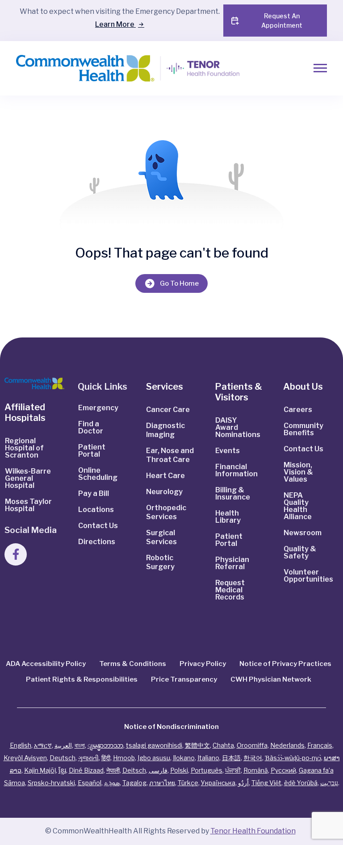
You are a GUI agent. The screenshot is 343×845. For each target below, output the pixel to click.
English (20, 745)
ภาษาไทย (162, 783)
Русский (283, 770)
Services (164, 386)
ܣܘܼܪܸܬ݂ (112, 783)
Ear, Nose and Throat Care (170, 455)
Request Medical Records (230, 590)
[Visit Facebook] (15, 554)
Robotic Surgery (160, 562)
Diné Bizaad (86, 770)
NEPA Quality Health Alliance (298, 506)
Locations (96, 509)
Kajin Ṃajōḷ (40, 770)
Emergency (98, 408)
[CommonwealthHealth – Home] (125, 68)
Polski (179, 770)
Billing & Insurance (232, 493)
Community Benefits (303, 429)
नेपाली (113, 770)
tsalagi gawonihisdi (154, 745)
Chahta (223, 745)
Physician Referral (232, 563)
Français (319, 745)
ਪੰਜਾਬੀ (233, 770)
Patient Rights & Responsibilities (82, 679)
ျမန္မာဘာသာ (105, 745)
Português (206, 770)
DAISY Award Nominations (237, 427)
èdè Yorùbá (301, 783)
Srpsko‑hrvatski (51, 783)
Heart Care (165, 475)
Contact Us (98, 525)
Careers (298, 409)
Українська (218, 783)
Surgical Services (161, 537)
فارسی (158, 770)
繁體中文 (197, 745)
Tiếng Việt (266, 783)
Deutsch (62, 758)
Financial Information (236, 470)
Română (255, 770)
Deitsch (134, 770)
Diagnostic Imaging (165, 430)
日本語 (231, 758)
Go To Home (179, 283)
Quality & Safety (300, 552)
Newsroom (303, 533)
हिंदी (105, 758)
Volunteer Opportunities (308, 575)
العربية (63, 745)
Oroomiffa (252, 745)
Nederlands (287, 745)
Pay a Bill (93, 493)
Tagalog (134, 783)
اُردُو (243, 783)
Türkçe (188, 783)
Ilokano (184, 758)
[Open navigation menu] (320, 68)
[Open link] (34, 383)
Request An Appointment (281, 20)
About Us (303, 386)
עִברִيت (329, 783)
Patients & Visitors (238, 392)
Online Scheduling (97, 474)
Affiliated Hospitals (25, 412)
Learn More (115, 24)
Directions (96, 541)
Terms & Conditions (132, 664)
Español (89, 783)
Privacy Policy (203, 664)
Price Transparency (184, 679)
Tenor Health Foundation (253, 831)
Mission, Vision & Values (298, 472)
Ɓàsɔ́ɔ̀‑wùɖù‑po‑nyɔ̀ (293, 758)
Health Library (228, 516)
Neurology (164, 491)
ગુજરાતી (88, 758)
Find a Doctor (90, 427)
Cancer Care (168, 409)
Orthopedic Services (166, 512)
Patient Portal (91, 450)
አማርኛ (43, 745)
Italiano (208, 758)
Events (227, 450)
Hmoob (124, 758)
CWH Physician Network (270, 679)
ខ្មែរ (62, 770)
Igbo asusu (154, 758)
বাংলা (80, 745)
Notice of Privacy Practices (285, 664)
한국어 (252, 758)
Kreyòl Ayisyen (25, 758)
